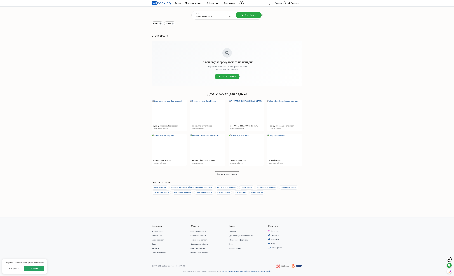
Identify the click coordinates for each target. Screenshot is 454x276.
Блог (231, 244)
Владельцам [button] (229, 3)
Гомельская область (199, 240)
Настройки (14, 268)
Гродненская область (199, 244)
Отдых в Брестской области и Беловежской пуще (191, 187)
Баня (154, 244)
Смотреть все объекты (227, 174)
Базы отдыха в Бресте (266, 187)
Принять (34, 268)
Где (197, 13)
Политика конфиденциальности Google (234, 271)
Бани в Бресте (246, 187)
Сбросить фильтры (228, 76)
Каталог (177, 3)
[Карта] (449, 265)
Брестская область (198, 231)
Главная (232, 231)
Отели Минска (257, 192)
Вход (273, 244)
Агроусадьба (157, 231)
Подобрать (250, 15)
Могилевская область (200, 253)
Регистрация (277, 248)
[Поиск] (242, 3)
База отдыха (157, 236)
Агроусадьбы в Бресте (226, 187)
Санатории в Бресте (204, 192)
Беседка (155, 248)
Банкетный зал (158, 240)
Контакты (273, 226)
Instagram (275, 231)
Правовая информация (238, 240)
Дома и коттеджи (159, 253)
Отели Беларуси (159, 187)
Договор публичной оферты (241, 236)
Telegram (275, 235)
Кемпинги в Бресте (288, 187)
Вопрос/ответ (235, 248)
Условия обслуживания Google (260, 271)
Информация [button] (213, 3)
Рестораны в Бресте (182, 192)
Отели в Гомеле (223, 192)
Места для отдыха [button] (193, 3)
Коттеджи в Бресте (161, 192)
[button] (294, 3)
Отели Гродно (240, 192)
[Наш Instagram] (449, 271)
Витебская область (198, 236)
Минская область (198, 248)
